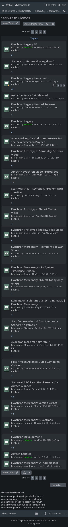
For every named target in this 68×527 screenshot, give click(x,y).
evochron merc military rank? (30, 342)
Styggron (28, 328)
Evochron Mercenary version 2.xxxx (34, 403)
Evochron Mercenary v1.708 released (35, 463)
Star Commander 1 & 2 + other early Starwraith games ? (34, 323)
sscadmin (29, 64)
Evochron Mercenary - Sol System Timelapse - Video (33, 269)
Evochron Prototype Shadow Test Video (37, 229)
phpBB (24, 520)
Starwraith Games (15, 18)
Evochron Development (26, 437)
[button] (44, 32)
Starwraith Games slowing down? (33, 61)
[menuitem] (10, 5)
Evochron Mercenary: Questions (32, 420)
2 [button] (36, 31)
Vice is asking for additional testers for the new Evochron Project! (36, 140)
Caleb (27, 81)
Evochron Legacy (22, 121)
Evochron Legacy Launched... (30, 78)
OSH (26, 195)
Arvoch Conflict (21, 454)
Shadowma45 (31, 345)
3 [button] (40, 31)
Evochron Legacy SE (24, 44)
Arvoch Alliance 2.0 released (29, 95)
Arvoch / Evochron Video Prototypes (34, 171)
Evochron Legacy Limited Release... (34, 104)
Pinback (28, 47)
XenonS (28, 406)
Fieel (26, 307)
